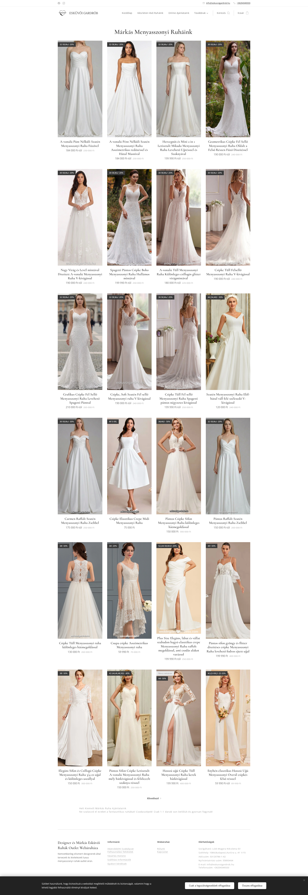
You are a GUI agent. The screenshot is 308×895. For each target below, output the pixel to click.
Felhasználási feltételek (120, 851)
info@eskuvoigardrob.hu (218, 3)
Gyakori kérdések (117, 863)
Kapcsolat (162, 851)
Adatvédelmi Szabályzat (120, 848)
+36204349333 (243, 3)
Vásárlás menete (116, 855)
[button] (223, 13)
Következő (153, 798)
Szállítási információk (119, 859)
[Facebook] (59, 3)
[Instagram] (64, 3)
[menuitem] (128, 13)
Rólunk (161, 848)
